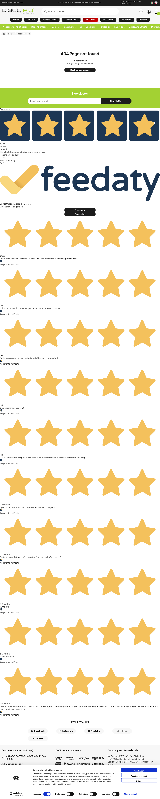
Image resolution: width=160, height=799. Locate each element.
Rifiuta (139, 781)
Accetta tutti (139, 771)
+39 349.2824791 (14, 764)
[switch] (70, 794)
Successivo (80, 214)
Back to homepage (80, 70)
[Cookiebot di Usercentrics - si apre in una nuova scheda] (16, 794)
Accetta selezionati (139, 776)
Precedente (80, 210)
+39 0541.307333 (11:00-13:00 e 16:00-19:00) (26, 757)
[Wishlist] (141, 12)
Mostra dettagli (131, 794)
